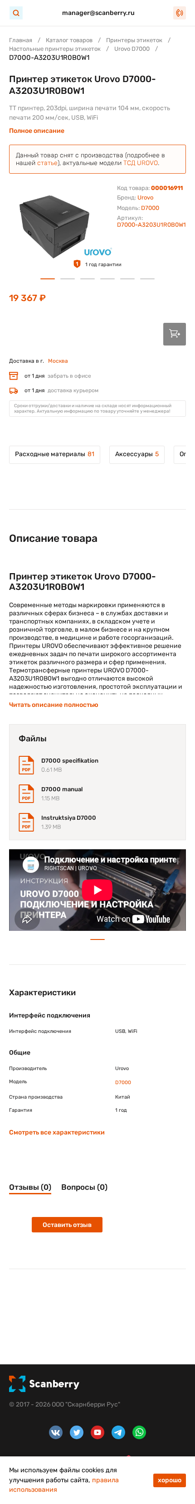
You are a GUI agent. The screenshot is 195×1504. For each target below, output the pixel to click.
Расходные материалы (54, 454)
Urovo (145, 197)
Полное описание (36, 131)
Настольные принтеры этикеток (55, 48)
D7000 (150, 207)
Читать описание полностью (53, 705)
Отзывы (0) (30, 1187)
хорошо (169, 1480)
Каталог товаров (69, 40)
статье (47, 163)
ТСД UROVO (140, 163)
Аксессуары (137, 454)
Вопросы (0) (84, 1187)
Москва (58, 361)
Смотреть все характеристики (57, 1132)
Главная (20, 40)
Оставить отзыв (67, 1225)
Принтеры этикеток (134, 40)
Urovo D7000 (132, 48)
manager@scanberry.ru (98, 13)
